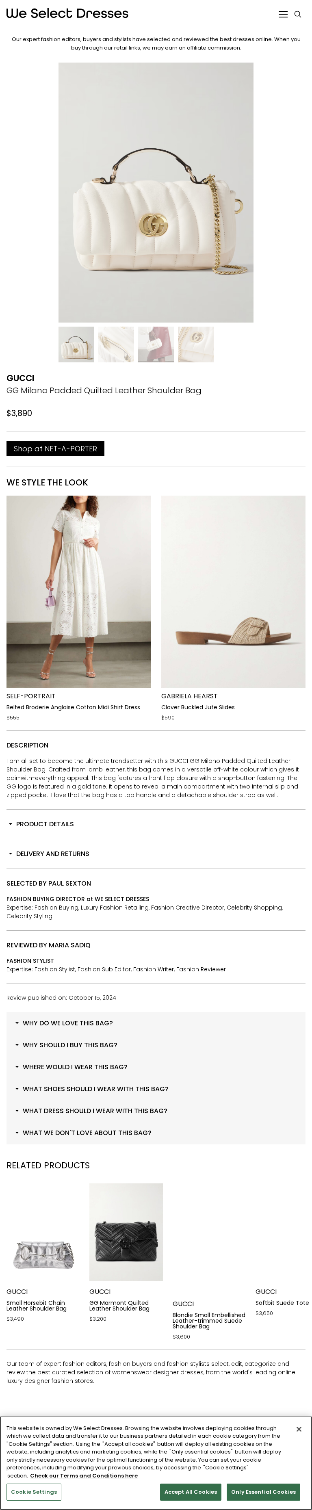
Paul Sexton (69, 883)
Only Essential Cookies (263, 1492)
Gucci (20, 378)
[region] (156, 1463)
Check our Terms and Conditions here (84, 1476)
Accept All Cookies (191, 1492)
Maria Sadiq (70, 945)
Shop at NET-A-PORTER (55, 449)
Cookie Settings (34, 1492)
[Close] (299, 1429)
